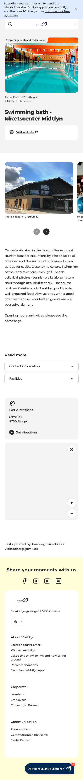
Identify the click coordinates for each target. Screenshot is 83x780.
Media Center (20, 740)
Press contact (20, 729)
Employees (18, 700)
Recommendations (24, 665)
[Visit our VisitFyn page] (24, 581)
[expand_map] (72, 449)
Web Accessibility (23, 650)
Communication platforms (29, 734)
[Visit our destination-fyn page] (58, 581)
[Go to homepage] (41, 24)
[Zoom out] (71, 513)
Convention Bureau (24, 705)
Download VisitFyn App (27, 670)
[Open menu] (73, 24)
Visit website (25, 132)
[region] (41, 481)
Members (17, 694)
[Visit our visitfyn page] (35, 581)
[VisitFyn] (22, 600)
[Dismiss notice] (76, 9)
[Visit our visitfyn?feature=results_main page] (47, 581)
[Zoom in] (71, 502)
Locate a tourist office (26, 645)
